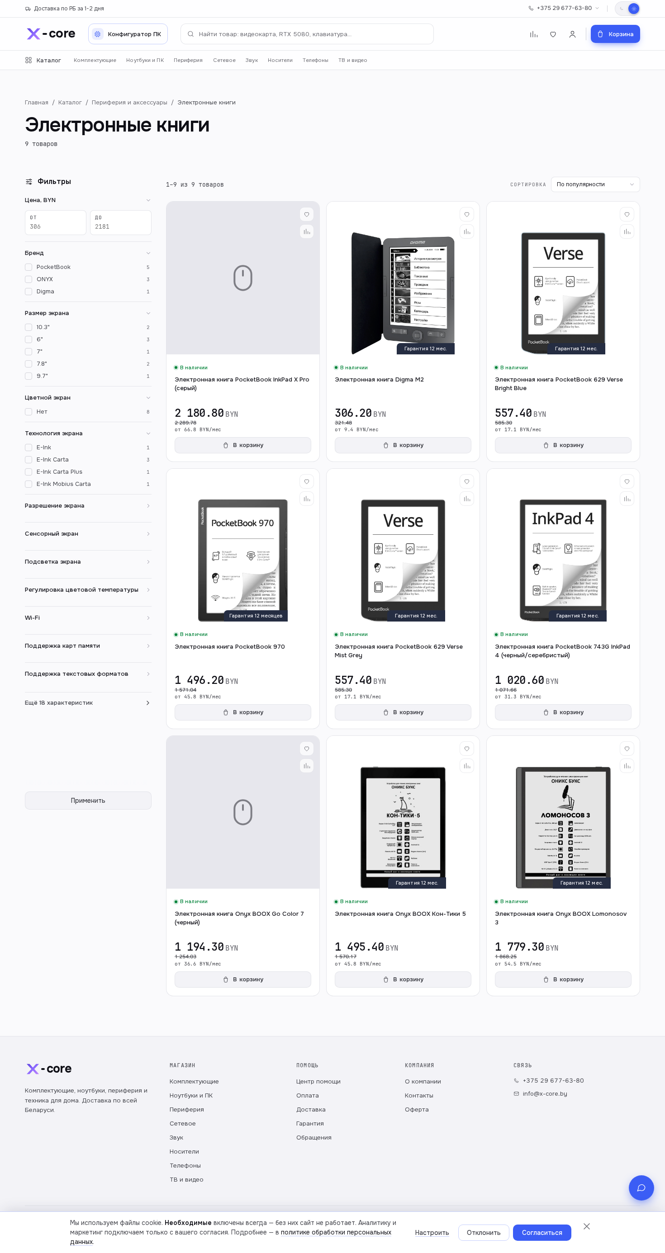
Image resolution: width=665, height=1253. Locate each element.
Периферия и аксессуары (129, 102)
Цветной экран (48, 397)
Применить (88, 800)
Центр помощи (318, 1081)
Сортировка (528, 184)
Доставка (311, 1109)
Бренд (34, 253)
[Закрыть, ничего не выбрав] (587, 1226)
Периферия (188, 60)
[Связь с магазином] (641, 1188)
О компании (423, 1081)
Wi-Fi (32, 618)
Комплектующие (95, 60)
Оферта (417, 1109)
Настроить (432, 1233)
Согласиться (542, 1233)
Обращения (314, 1137)
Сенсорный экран (51, 533)
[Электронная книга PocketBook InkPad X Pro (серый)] (242, 332)
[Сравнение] (533, 34)
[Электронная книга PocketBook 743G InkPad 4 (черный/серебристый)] (563, 599)
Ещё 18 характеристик (59, 703)
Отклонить (484, 1233)
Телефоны (315, 60)
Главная (36, 102)
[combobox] (307, 34)
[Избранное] (553, 34)
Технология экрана (54, 433)
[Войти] (572, 34)
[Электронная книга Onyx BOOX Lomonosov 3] (563, 866)
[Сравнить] (306, 231)
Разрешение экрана (55, 505)
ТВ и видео (352, 60)
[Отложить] (306, 214)
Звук (251, 60)
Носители (280, 60)
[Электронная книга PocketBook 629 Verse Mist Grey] (403, 599)
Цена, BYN (40, 200)
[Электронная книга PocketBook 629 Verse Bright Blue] (563, 332)
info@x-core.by (545, 1094)
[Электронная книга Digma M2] (403, 332)
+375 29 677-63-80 (564, 8)
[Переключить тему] (627, 8)
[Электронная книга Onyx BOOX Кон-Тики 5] (403, 866)
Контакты (419, 1095)
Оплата (307, 1095)
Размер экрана (47, 313)
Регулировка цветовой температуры (81, 590)
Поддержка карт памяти (62, 646)
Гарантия (310, 1123)
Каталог (49, 60)
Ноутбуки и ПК (144, 60)
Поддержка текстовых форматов (76, 674)
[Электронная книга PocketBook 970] (242, 599)
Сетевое (224, 60)
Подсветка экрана (53, 561)
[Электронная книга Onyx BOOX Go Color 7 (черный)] (242, 866)
